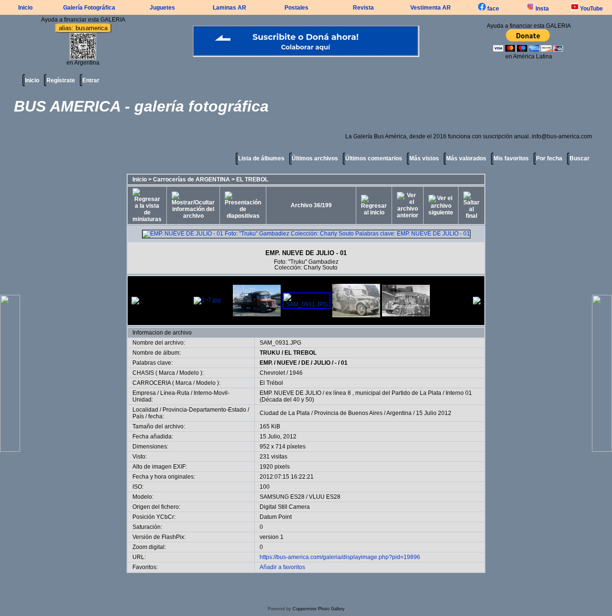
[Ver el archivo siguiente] (441, 205)
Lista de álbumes (261, 158)
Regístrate (60, 80)
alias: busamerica (83, 28)
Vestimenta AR (430, 7)
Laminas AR (229, 7)
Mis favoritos (511, 158)
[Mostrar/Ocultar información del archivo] (193, 205)
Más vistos (424, 158)
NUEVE (287, 362)
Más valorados (466, 158)
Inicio (25, 7)
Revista (363, 7)
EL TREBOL (252, 179)
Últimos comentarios (373, 158)
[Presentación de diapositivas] (243, 205)
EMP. (266, 362)
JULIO (322, 362)
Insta (541, 8)
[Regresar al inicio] (374, 205)
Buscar (579, 158)
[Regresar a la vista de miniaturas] (147, 205)
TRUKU (270, 352)
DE (305, 362)
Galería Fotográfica (89, 7)
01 (344, 362)
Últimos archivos (315, 158)
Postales (296, 7)
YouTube (591, 8)
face (492, 8)
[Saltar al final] (471, 205)
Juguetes (162, 7)
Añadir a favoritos (282, 567)
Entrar (90, 80)
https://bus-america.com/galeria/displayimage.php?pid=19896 (340, 557)
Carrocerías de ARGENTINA (191, 179)
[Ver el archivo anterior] (407, 205)
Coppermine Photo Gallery (319, 608)
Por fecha (549, 158)
